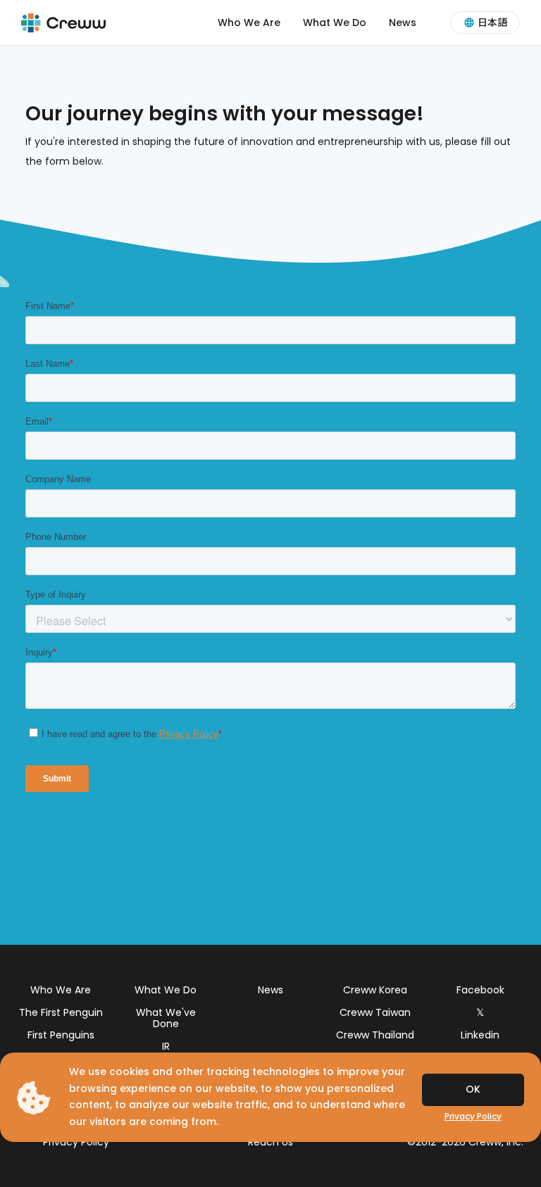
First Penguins (60, 1035)
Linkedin (480, 1035)
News (402, 22)
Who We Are (249, 22)
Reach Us (270, 1142)
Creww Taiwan (375, 1012)
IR (166, 1046)
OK (473, 1089)
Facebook (480, 990)
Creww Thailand (375, 1035)
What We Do (334, 22)
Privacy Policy (76, 1142)
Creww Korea (375, 990)
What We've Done (166, 1018)
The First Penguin (61, 1012)
